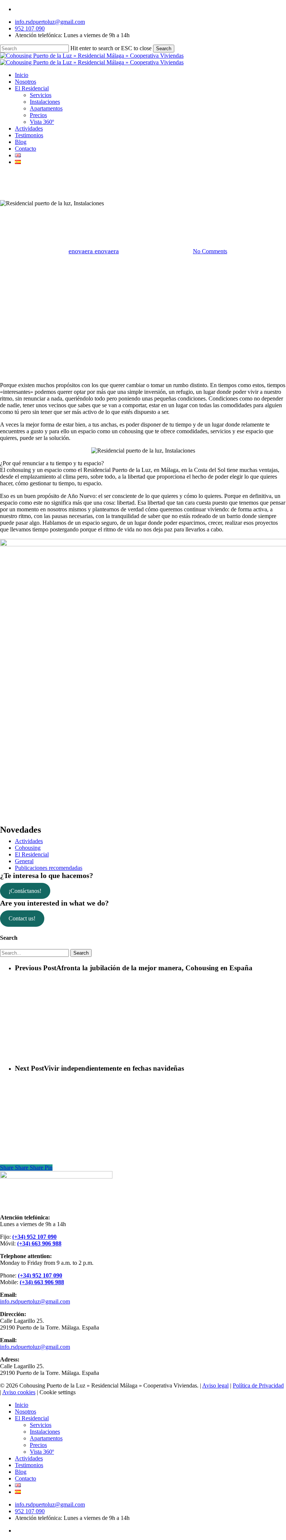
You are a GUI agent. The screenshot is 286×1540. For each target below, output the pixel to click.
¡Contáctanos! (25, 891)
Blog (20, 1472)
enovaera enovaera (94, 251)
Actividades (29, 841)
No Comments (210, 251)
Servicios (40, 1425)
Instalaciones (45, 1431)
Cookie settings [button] (57, 1392)
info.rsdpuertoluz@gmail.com (35, 1301)
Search (163, 48)
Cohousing (28, 848)
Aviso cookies (18, 1392)
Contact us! (22, 918)
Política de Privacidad (258, 1385)
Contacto (25, 1478)
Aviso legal (215, 1385)
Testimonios (29, 1465)
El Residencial (143, 213)
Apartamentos (46, 1438)
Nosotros (25, 1411)
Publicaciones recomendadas (48, 868)
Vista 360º (42, 1452)
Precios (38, 1445)
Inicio (21, 1405)
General (24, 861)
